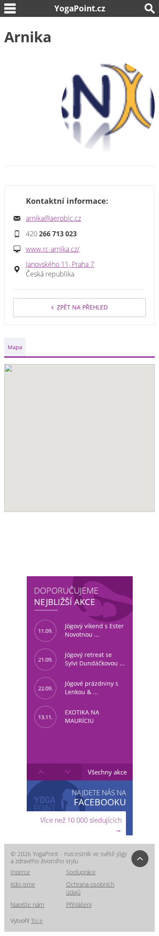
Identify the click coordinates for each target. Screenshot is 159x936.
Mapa (15, 347)
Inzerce (20, 872)
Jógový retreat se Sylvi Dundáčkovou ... (81, 659)
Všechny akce (107, 772)
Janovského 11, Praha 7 (60, 264)
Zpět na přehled (82, 307)
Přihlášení (79, 904)
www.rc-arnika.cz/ (52, 249)
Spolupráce (81, 872)
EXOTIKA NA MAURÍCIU (68, 716)
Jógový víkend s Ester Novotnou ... (81, 630)
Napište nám (27, 904)
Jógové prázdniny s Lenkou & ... (78, 687)
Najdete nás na (99, 797)
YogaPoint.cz (79, 8)
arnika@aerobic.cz (53, 218)
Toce (37, 921)
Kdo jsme (23, 884)
